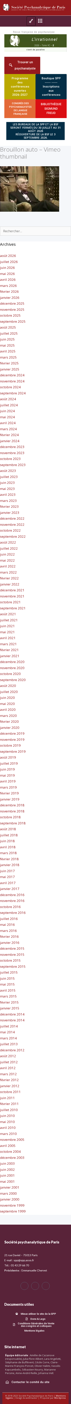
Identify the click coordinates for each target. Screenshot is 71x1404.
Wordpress (60, 1397)
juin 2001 (7, 1175)
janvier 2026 (9, 297)
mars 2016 (8, 930)
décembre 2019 (12, 733)
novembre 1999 (12, 1205)
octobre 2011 (10, 1092)
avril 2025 (8, 351)
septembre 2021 (13, 608)
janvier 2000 (9, 1199)
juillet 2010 (9, 1110)
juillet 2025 (9, 333)
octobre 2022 (10, 530)
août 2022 (8, 542)
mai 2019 (7, 775)
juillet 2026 (9, 261)
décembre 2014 (12, 1014)
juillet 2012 (9, 1062)
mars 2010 (8, 1133)
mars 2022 (8, 572)
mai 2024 (7, 417)
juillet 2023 (9, 476)
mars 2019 (8, 787)
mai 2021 (7, 632)
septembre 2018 (13, 823)
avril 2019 (8, 781)
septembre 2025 (13, 321)
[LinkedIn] (46, 1286)
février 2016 (9, 936)
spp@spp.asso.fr (24, 1260)
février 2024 (9, 435)
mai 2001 (7, 1181)
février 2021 (9, 650)
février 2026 (9, 291)
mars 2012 (8, 1074)
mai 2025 (7, 345)
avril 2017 (8, 883)
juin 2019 (7, 769)
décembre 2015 (12, 948)
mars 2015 (8, 996)
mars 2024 (8, 429)
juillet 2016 (9, 918)
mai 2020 (7, 703)
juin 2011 (7, 1098)
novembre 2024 (12, 381)
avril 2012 (8, 1068)
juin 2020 (7, 697)
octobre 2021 (10, 602)
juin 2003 (7, 1163)
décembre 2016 (12, 895)
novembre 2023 (12, 453)
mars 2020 (8, 715)
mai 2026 (7, 273)
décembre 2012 (12, 1050)
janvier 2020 (9, 727)
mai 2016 (7, 924)
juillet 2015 (9, 972)
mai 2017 (7, 877)
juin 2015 (7, 978)
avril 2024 (8, 423)
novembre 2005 (12, 1139)
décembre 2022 (12, 518)
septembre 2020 (13, 680)
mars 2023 (8, 500)
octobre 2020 (10, 673)
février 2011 (9, 1103)
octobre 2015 (10, 960)
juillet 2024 (9, 405)
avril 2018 (8, 847)
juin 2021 (7, 626)
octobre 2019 (10, 745)
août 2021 (8, 614)
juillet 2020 (9, 691)
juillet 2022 (9, 548)
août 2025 (8, 327)
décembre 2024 (12, 375)
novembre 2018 (12, 811)
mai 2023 (7, 488)
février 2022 (9, 578)
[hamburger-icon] (31, 21)
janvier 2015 (9, 1008)
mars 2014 (8, 1038)
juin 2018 (7, 841)
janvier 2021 (9, 656)
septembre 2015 (13, 966)
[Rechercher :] (35, 231)
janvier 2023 (9, 512)
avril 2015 (8, 990)
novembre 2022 (12, 524)
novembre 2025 (12, 309)
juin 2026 (7, 267)
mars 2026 (8, 285)
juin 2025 (7, 339)
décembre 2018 (12, 805)
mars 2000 (8, 1193)
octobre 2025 (10, 315)
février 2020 (9, 721)
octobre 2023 (10, 458)
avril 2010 (8, 1127)
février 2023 (9, 506)
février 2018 (9, 859)
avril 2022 (8, 566)
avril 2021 (8, 638)
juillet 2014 (9, 1026)
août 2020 (8, 685)
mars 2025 (8, 357)
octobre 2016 (10, 906)
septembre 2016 (13, 912)
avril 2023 (8, 494)
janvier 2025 (9, 369)
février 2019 (9, 793)
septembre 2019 (13, 751)
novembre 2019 (12, 739)
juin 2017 (7, 871)
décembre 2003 (12, 1157)
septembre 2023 (13, 465)
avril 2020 (8, 709)
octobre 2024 (10, 387)
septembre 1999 (13, 1211)
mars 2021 (8, 644)
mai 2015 (7, 984)
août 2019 (8, 757)
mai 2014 (7, 1032)
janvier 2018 (9, 865)
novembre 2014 (12, 1020)
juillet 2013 (9, 1044)
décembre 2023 (12, 447)
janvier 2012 (9, 1086)
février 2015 (9, 1002)
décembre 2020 (12, 662)
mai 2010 (7, 1121)
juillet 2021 (9, 620)
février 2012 (9, 1080)
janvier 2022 (9, 584)
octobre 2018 (10, 817)
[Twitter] (35, 1286)
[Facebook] (24, 1286)
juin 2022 (7, 554)
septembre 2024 (13, 393)
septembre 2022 (13, 536)
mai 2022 (7, 560)
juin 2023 (7, 482)
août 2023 (8, 470)
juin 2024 (7, 411)
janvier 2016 (9, 942)
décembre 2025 (12, 303)
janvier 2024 (9, 441)
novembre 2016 (12, 900)
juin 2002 (7, 1169)
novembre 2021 (12, 596)
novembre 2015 (12, 954)
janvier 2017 (9, 888)
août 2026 (8, 255)
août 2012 (8, 1056)
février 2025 (9, 363)
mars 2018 (8, 853)
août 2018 (8, 829)
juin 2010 (7, 1115)
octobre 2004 (10, 1151)
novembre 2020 (12, 668)
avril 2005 (8, 1145)
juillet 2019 (9, 763)
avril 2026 (8, 279)
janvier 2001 (9, 1187)
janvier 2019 (9, 799)
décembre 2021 (12, 590)
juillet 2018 (9, 835)
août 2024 (8, 399)
